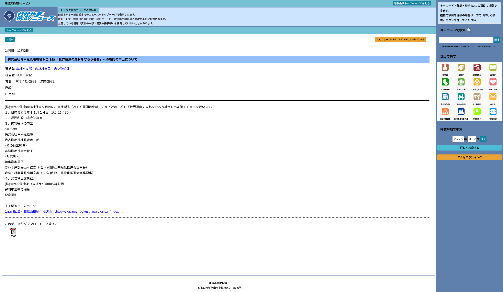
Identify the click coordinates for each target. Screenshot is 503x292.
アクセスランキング (469, 157)
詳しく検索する (469, 148)
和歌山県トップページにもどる (412, 3)
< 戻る (10, 39)
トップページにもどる (19, 30)
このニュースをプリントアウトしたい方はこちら (400, 39)
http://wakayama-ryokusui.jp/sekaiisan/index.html (90, 211)
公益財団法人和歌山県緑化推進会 (28, 211)
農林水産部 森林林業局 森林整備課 (43, 68)
